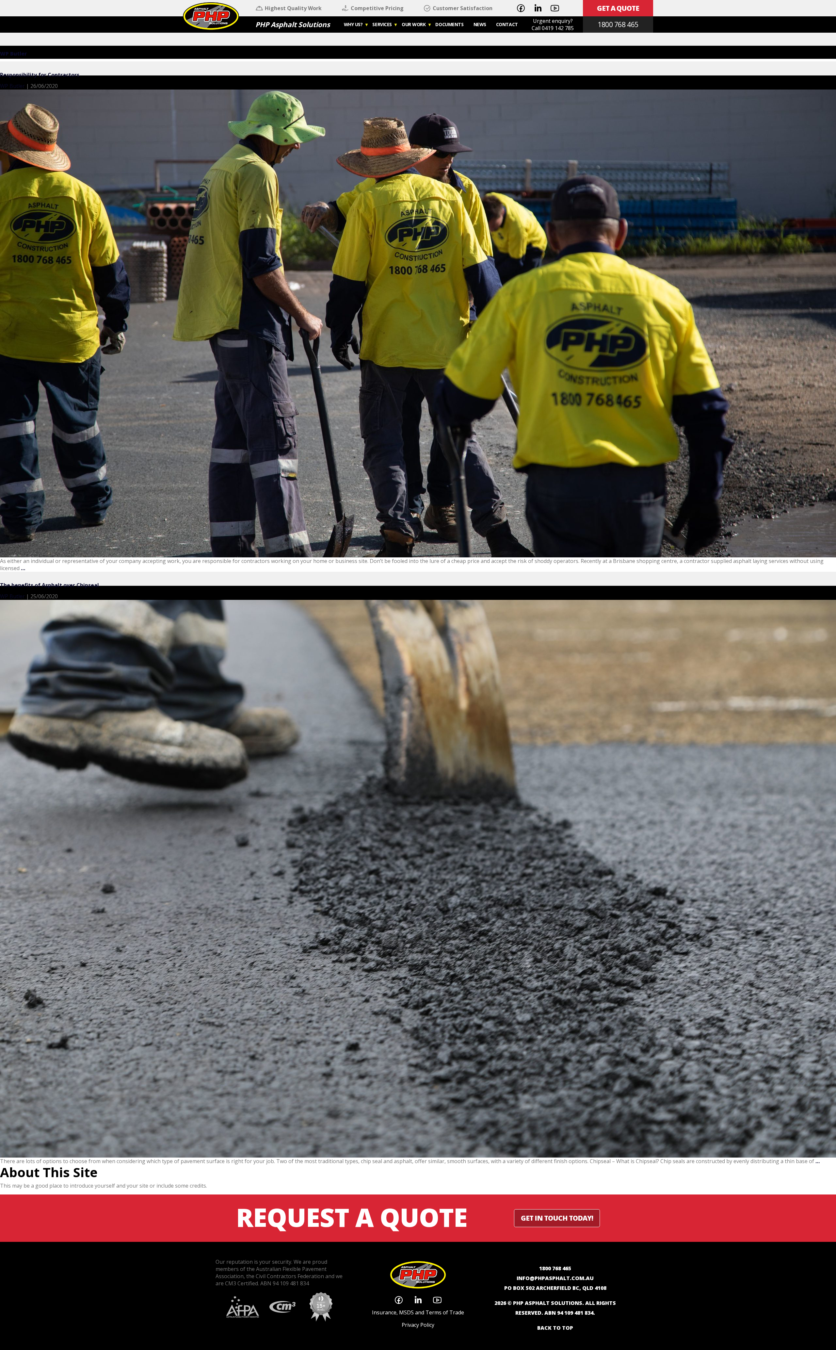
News (480, 24)
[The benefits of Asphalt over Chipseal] (418, 878)
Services (382, 24)
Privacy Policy (418, 1324)
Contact (507, 24)
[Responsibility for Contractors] (418, 322)
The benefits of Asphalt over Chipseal (49, 585)
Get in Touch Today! (557, 1218)
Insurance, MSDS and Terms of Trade (418, 1312)
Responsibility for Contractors (39, 74)
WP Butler (13, 53)
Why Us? (353, 24)
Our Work (414, 24)
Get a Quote (618, 8)
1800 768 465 (618, 24)
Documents (449, 24)
